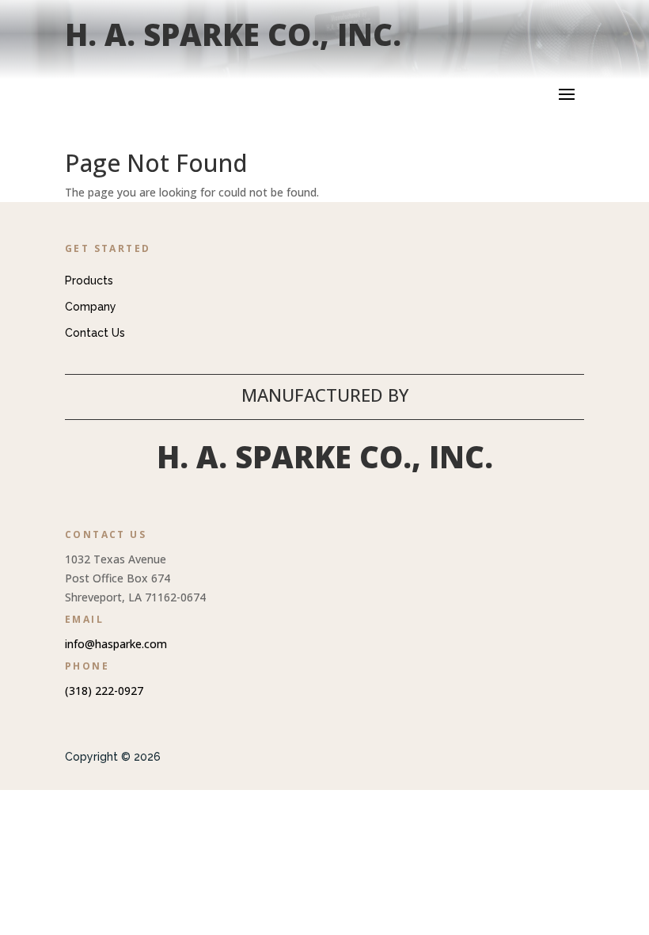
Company (90, 306)
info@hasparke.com (116, 643)
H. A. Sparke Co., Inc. (233, 34)
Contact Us (95, 332)
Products (89, 280)
